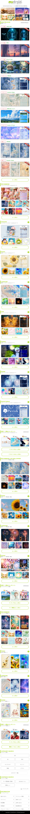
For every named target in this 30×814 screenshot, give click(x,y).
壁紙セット (7, 785)
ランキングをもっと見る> (15, 449)
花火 (22, 759)
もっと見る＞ (15, 179)
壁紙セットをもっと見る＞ (15, 746)
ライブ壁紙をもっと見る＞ (15, 607)
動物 (8, 768)
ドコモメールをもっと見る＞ (15, 454)
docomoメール (22, 781)
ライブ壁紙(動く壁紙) (8, 781)
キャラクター (8, 764)
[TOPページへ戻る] (2, 811)
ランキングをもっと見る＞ (15, 602)
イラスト (22, 768)
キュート (22, 764)
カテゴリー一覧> (15, 772)
